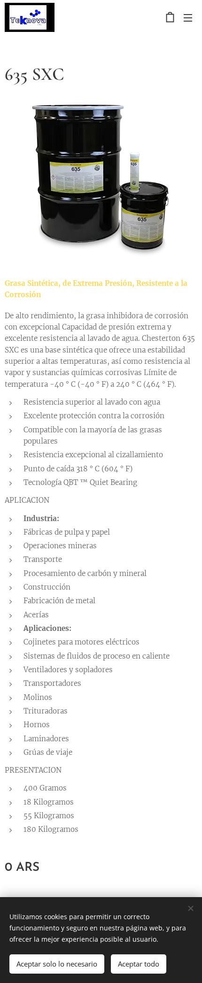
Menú (188, 17)
